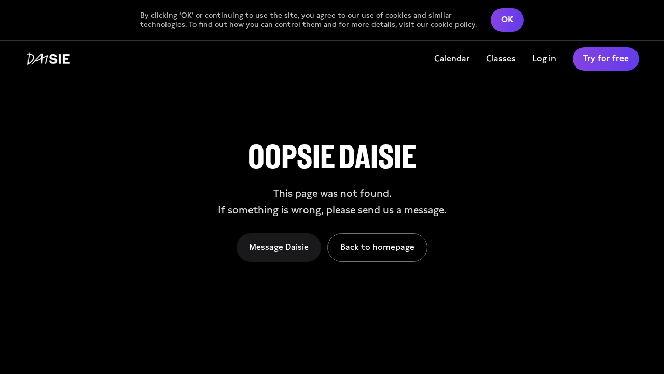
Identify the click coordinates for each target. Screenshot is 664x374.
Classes (501, 58)
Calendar (451, 58)
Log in (544, 58)
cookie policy (453, 24)
